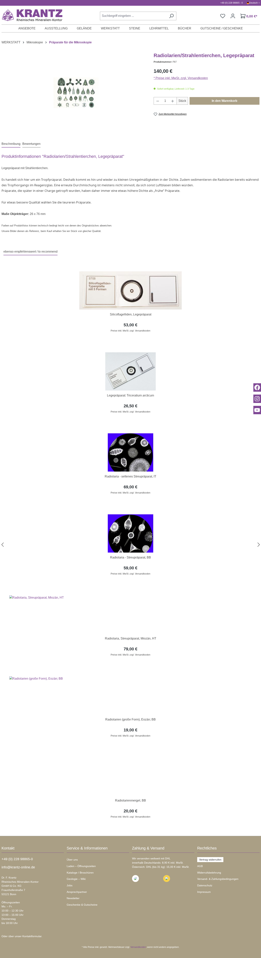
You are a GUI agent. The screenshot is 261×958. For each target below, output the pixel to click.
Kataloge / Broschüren (80, 872)
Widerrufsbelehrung (209, 872)
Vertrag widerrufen (210, 859)
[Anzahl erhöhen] (173, 101)
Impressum (204, 891)
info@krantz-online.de (18, 867)
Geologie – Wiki (76, 878)
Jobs (69, 885)
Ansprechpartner (77, 891)
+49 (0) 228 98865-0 (17, 859)
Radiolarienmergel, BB (130, 800)
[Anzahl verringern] (158, 101)
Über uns (72, 859)
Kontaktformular (31, 936)
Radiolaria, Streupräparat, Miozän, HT (130, 638)
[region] (131, 544)
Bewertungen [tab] (31, 143)
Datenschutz (204, 885)
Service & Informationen (87, 848)
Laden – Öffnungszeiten (81, 866)
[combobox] (133, 16)
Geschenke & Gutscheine (82, 904)
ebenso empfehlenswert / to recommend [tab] (30, 251)
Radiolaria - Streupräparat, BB (130, 557)
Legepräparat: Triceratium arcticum (130, 395)
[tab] (11, 144)
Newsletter (73, 898)
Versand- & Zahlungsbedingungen (217, 878)
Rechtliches (207, 848)
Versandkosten (138, 947)
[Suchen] (171, 16)
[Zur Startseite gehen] (30, 15)
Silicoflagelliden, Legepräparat (130, 314)
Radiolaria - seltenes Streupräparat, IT (130, 476)
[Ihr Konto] (233, 16)
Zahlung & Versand (148, 848)
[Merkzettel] (223, 16)
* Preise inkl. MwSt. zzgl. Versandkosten (181, 78)
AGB (200, 866)
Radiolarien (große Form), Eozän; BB (130, 719)
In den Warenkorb (224, 100)
